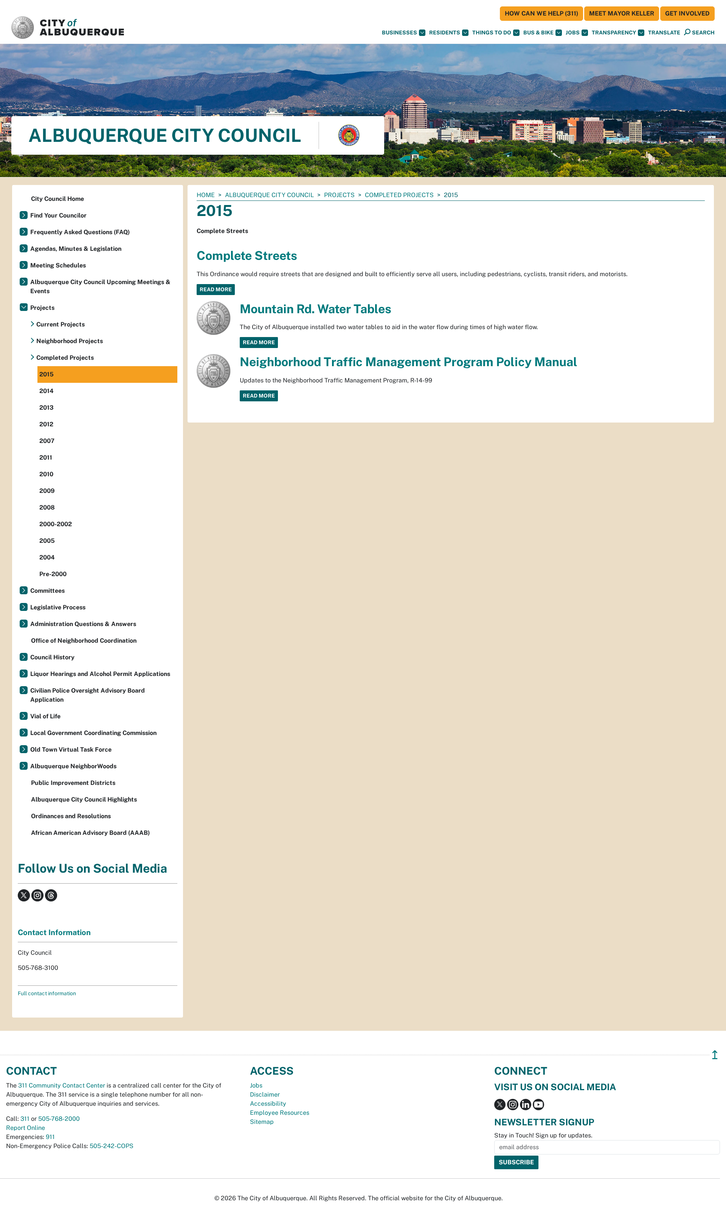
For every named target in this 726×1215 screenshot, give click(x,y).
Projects (339, 195)
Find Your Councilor (58, 215)
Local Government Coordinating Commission (93, 732)
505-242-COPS (111, 1146)
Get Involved (687, 13)
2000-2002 (55, 524)
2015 (46, 374)
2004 (47, 557)
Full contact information (47, 993)
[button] (664, 33)
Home (206, 195)
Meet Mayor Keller (621, 13)
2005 (47, 540)
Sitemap (262, 1121)
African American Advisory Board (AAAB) (90, 832)
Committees (47, 590)
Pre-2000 (53, 574)
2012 (46, 424)
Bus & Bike (538, 33)
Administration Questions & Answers (83, 624)
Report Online (25, 1127)
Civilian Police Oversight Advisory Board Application (87, 695)
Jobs (573, 33)
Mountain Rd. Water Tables (315, 309)
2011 (45, 457)
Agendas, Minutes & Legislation (75, 248)
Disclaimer (265, 1094)
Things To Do (491, 33)
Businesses (399, 33)
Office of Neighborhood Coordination (84, 640)
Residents (444, 33)
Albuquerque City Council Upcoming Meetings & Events (100, 286)
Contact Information (54, 932)
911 (50, 1136)
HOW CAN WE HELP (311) (541, 13)
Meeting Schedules (58, 265)
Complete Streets (247, 256)
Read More (216, 289)
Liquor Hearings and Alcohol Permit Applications (100, 673)
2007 (46, 440)
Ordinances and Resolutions (71, 816)
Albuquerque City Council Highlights (84, 799)
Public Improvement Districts (73, 782)
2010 (46, 474)
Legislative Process (57, 607)
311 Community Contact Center (61, 1085)
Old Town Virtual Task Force (71, 749)
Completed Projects (399, 195)
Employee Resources (279, 1112)
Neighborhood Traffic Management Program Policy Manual (408, 362)
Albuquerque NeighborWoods (73, 766)
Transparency (614, 33)
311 (24, 1118)
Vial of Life (45, 716)
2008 (47, 507)
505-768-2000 (59, 1118)
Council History (52, 657)
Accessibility (268, 1103)
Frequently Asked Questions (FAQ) (80, 232)
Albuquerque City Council (269, 195)
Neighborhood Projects (69, 341)
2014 (46, 391)
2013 (46, 407)
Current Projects (60, 324)
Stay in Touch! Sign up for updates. (543, 1135)
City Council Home (57, 198)
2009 (47, 490)
